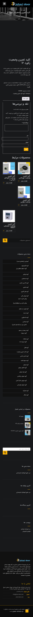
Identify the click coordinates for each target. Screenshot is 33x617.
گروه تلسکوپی (25, 317)
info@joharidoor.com (18, 594)
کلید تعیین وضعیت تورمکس (24, 177)
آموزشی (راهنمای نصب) (23, 261)
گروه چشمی (26, 322)
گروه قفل (26, 348)
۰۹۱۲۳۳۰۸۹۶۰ (22, 85)
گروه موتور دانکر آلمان (21, 381)
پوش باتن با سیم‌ (22, 299)
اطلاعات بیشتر (9, 183)
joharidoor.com (20, 597)
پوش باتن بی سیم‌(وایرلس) (20, 303)
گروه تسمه (26, 313)
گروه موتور (26, 365)
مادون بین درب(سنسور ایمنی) (19, 325)
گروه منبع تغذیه (25, 360)
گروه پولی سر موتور (24, 309)
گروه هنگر (26, 395)
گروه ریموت (24, 333)
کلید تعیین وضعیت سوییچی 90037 (9, 226)
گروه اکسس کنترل (24, 283)
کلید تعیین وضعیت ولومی (25, 201)
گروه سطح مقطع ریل (21, 268)
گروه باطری (26, 287)
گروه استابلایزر (25, 279)
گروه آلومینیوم (25, 266)
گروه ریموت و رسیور (24, 330)
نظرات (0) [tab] (25, 99)
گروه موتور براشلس (22, 376)
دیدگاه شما (25, 123)
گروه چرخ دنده (23, 342)
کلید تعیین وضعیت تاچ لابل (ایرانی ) (9, 178)
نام (27, 136)
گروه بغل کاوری (25, 291)
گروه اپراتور (26, 274)
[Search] (5, 240)
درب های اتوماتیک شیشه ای (23, 473)
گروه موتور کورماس (22, 385)
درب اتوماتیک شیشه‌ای (25, 529)
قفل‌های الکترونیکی (26, 531)
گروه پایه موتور (23, 372)
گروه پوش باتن (25, 296)
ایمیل (27, 142)
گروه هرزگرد (26, 391)
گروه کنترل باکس (24, 356)
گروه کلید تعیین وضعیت (19, 94)
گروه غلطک (26, 339)
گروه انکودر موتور (22, 368)
